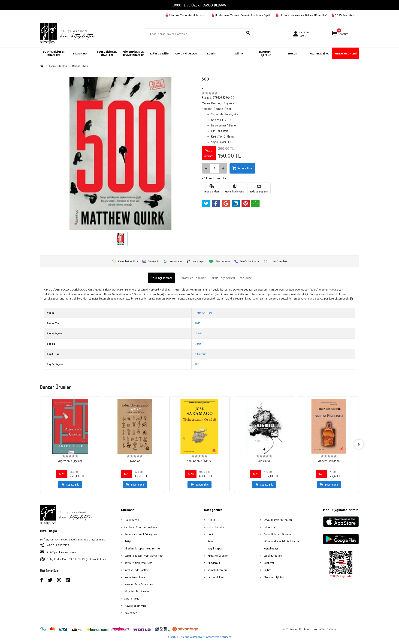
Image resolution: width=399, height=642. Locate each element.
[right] (359, 444)
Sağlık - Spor (215, 548)
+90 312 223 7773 (57, 545)
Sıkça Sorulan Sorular (136, 591)
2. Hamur (200, 354)
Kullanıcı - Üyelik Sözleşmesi (140, 534)
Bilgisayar (269, 527)
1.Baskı (198, 333)
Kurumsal (128, 510)
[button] (340, 34)
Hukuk (211, 520)
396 (196, 364)
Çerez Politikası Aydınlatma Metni (144, 555)
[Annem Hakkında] (328, 426)
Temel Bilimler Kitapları (278, 534)
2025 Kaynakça (344, 15)
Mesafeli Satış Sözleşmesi (138, 584)
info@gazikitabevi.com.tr (61, 552)
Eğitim (267, 570)
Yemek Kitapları (217, 570)
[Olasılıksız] (264, 426)
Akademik (214, 562)
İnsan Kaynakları (134, 577)
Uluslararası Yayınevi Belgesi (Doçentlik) (303, 15)
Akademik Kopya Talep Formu (142, 548)
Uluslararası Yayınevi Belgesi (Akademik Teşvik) (243, 15)
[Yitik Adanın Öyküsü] (199, 426)
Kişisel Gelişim (272, 548)
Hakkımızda (131, 520)
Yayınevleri (131, 613)
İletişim (128, 541)
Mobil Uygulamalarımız (340, 510)
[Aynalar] (134, 426)
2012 (197, 323)
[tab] (161, 278)
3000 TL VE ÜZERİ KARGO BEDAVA (199, 5)
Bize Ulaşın (48, 531)
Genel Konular (216, 527)
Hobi (210, 534)
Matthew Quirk (203, 313)
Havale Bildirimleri (135, 605)
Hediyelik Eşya (216, 577)
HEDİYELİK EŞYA (319, 53)
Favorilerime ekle (216, 178)
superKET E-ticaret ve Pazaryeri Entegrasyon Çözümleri (200, 637)
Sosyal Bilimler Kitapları (278, 520)
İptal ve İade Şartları (136, 570)
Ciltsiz (197, 343)
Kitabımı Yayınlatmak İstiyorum (188, 15)
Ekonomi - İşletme (274, 577)
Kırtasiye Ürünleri (218, 555)
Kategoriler (213, 510)
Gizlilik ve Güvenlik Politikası (140, 527)
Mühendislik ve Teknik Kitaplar (282, 541)
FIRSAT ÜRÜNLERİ (346, 53)
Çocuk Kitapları (273, 555)
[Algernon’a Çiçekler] (70, 426)
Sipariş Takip (131, 598)
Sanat (211, 541)
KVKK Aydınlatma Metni (138, 562)
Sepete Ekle (244, 168)
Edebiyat (269, 562)
